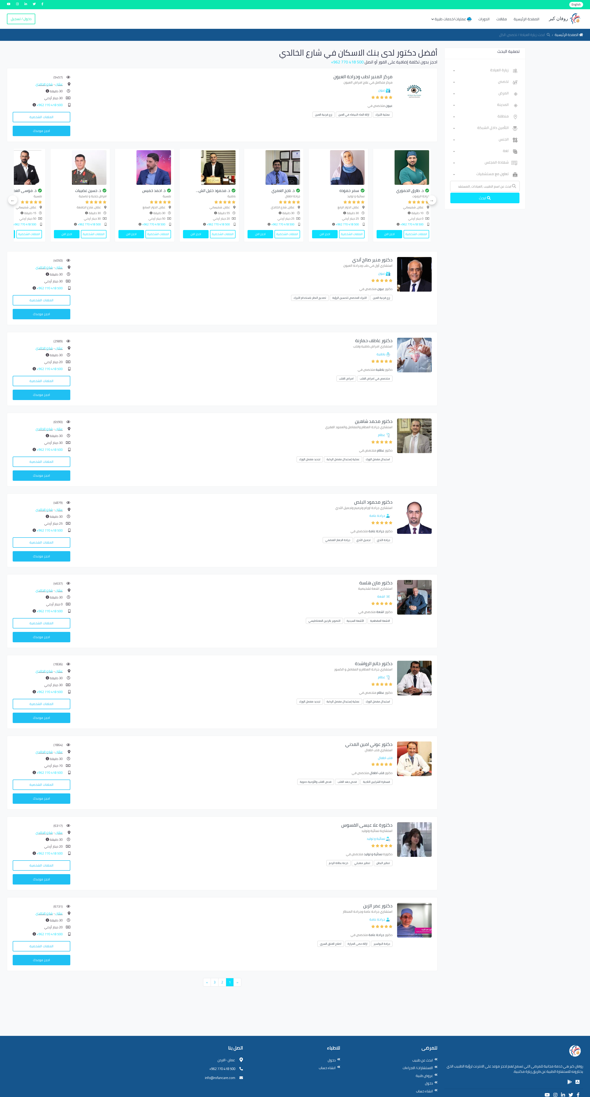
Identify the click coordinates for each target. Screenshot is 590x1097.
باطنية (381, 354)
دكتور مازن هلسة (375, 582)
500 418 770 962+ (347, 62)
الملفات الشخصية (41, 117)
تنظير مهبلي (362, 863)
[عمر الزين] (414, 920)
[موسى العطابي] (178, 167)
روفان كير (559, 18)
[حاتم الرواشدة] (414, 677)
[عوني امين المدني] (414, 758)
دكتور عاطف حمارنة (373, 340)
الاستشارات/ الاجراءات (418, 1067)
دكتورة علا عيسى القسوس (366, 825)
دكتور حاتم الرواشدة (373, 663)
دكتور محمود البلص (373, 502)
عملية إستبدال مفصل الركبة (343, 459)
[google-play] (569, 1082)
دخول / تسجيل (21, 18)
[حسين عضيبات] (243, 167)
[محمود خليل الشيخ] (372, 167)
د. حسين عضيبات (251, 190)
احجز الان (423, 234)
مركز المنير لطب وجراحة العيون (362, 76)
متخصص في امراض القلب (375, 378)
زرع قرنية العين (323, 114)
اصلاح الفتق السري (330, 943)
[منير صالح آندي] (414, 274)
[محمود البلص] (414, 516)
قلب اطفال (385, 758)
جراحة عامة (377, 516)
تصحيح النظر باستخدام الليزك (310, 297)
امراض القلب (346, 378)
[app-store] (577, 1082)
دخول (429, 1083)
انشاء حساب (424, 1091)
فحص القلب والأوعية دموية (315, 781)
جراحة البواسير (382, 943)
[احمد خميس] (307, 167)
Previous (431, 200)
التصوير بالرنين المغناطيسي (324, 620)
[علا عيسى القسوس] (414, 839)
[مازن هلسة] (414, 597)
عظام (381, 435)
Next (12, 200)
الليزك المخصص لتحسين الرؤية (349, 297)
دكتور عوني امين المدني (368, 744)
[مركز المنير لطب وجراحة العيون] (414, 90)
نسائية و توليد (376, 839)
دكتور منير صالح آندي (372, 259)
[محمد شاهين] (414, 435)
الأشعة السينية (355, 620)
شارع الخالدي (44, 84)
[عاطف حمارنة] (414, 354)
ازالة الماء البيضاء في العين (353, 114)
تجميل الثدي (363, 540)
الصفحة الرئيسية (526, 18)
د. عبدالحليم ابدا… (121, 190)
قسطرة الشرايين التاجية (376, 781)
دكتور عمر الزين (377, 905)
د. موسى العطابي (184, 190)
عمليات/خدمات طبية (451, 18)
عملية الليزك (382, 114)
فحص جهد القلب (347, 781)
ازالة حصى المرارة (357, 943)
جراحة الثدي (383, 540)
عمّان (59, 84)
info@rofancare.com (220, 1077)
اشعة (381, 596)
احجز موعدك (41, 131)
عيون (381, 90)
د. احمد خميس (316, 190)
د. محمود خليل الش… (376, 190)
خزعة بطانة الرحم (338, 863)
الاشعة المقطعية (380, 620)
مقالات (501, 18)
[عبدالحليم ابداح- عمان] (114, 167)
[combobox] (481, 71)
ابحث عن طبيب (422, 1060)
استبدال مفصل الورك (378, 459)
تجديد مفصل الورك (309, 459)
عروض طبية (424, 1075)
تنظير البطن (383, 863)
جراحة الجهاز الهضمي (337, 540)
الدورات (484, 18)
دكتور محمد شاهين (373, 421)
